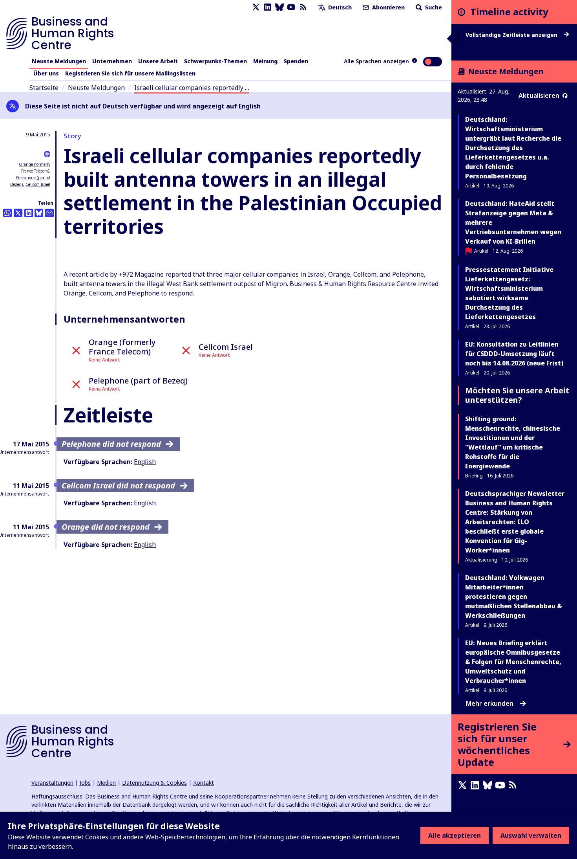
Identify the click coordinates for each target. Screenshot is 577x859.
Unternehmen (112, 61)
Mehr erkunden (489, 703)
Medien (106, 782)
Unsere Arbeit (158, 61)
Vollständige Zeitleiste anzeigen (512, 35)
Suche (433, 7)
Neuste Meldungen (59, 61)
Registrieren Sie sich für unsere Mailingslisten (130, 73)
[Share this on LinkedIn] (28, 213)
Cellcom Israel (38, 184)
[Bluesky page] (279, 7)
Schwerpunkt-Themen (215, 61)
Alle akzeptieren (454, 835)
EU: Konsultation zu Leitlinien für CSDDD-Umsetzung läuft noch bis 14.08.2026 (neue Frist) (514, 353)
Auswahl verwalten (530, 835)
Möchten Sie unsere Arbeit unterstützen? (517, 395)
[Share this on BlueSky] (39, 213)
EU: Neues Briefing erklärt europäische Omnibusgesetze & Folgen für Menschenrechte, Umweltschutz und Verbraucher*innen (513, 662)
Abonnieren (388, 7)
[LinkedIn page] (267, 7)
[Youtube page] (291, 7)
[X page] (256, 7)
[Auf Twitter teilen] (18, 213)
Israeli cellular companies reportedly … (191, 87)
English (145, 461)
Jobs (85, 782)
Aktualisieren (539, 95)
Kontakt (203, 782)
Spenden (296, 61)
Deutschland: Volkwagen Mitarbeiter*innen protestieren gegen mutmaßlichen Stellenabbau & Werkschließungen (513, 596)
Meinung (265, 61)
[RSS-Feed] (303, 7)
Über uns (46, 73)
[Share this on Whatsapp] (7, 213)
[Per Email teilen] (49, 213)
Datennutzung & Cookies (154, 782)
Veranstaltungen (52, 782)
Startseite (43, 87)
